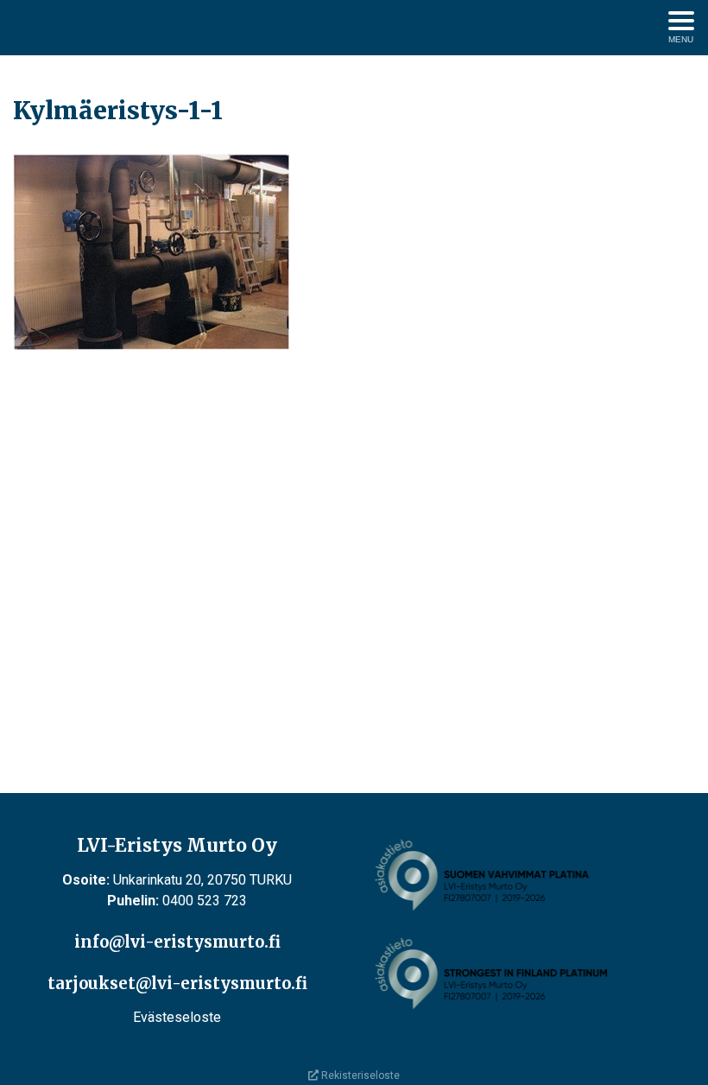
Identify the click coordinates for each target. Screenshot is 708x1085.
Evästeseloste (177, 1017)
